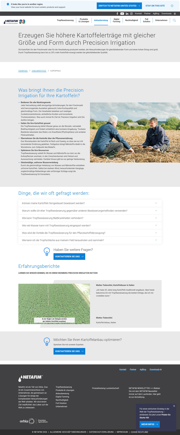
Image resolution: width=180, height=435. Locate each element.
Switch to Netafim (117, 5)
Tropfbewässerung (65, 20)
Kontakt (138, 13)
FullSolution (146, 20)
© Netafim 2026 (39, 432)
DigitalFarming (116, 20)
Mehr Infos (147, 424)
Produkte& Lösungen (84, 20)
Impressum (122, 432)
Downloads (166, 13)
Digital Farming (62, 397)
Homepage (23, 71)
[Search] (174, 20)
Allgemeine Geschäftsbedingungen (68, 432)
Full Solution (61, 403)
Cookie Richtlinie (139, 432)
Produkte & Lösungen (65, 390)
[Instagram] (130, 13)
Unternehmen (161, 20)
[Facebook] (116, 13)
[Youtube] (121, 13)
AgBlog (156, 13)
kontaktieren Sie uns (67, 256)
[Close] (172, 5)
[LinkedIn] (126, 13)
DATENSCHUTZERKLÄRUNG (101, 432)
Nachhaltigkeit (131, 20)
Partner (147, 13)
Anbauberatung (101, 20)
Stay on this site (155, 6)
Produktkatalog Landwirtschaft (105, 388)
